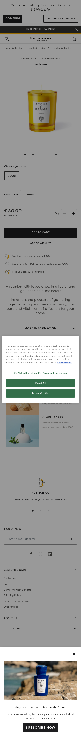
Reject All (40, 383)
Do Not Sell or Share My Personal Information (40, 373)
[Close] (74, 654)
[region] (40, 369)
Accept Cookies (41, 393)
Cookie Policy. (64, 362)
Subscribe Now (40, 728)
